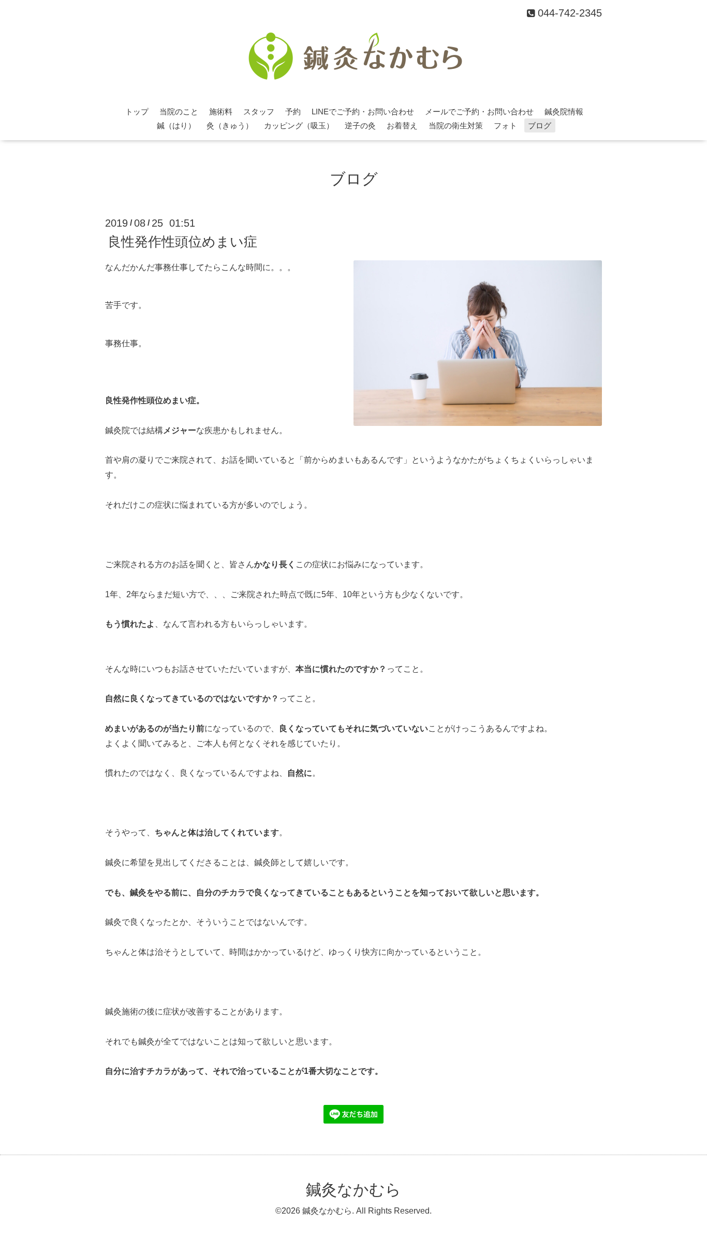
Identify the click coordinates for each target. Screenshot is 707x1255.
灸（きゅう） (230, 125)
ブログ (539, 125)
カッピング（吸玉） (299, 125)
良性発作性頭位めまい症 (182, 241)
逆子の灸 (360, 125)
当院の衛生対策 (456, 125)
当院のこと (178, 111)
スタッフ (258, 111)
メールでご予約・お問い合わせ (479, 111)
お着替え (402, 125)
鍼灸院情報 (563, 111)
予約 (293, 111)
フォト (505, 125)
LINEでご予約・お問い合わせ (363, 111)
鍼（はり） (176, 125)
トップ (137, 111)
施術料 (220, 111)
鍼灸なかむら (353, 1189)
